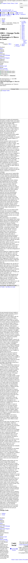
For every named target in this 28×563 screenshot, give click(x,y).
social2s (6, 70)
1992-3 (23, 34)
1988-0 (23, 25)
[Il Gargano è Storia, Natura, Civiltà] (9, 3)
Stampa (17, 44)
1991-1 (23, 32)
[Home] (1, 10)
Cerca (21, 3)
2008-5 (23, 45)
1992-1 (23, 33)
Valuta (1, 75)
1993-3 (23, 37)
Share (1, 48)
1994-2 (23, 38)
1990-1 (23, 29)
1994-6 (23, 44)
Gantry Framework (23, 544)
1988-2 (23, 28)
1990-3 (23, 30)
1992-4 (23, 36)
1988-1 (9, 44)
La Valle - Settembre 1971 (23, 23)
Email (18, 46)
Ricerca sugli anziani (25, 42)
